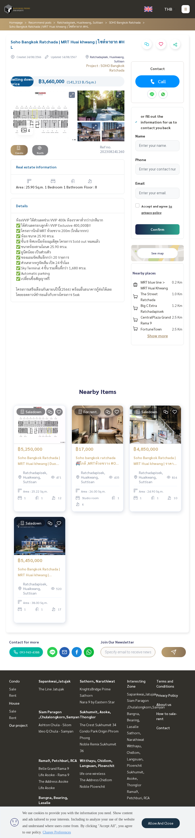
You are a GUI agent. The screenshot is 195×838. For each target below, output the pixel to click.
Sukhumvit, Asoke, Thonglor (135, 778)
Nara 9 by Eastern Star (97, 702)
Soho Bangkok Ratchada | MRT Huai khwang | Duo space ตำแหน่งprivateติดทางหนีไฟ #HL (39, 460)
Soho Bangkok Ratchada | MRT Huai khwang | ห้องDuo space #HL (39, 572)
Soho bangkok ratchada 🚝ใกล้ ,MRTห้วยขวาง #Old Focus (97, 460)
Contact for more (24, 642)
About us (163, 704)
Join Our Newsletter (117, 642)
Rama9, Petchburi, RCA (58, 760)
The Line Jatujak (51, 689)
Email (139, 183)
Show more (157, 335)
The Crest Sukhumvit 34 (98, 724)
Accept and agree (154, 206)
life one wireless (92, 773)
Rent (13, 695)
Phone (140, 159)
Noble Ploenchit (92, 786)
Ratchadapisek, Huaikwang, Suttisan (80, 22)
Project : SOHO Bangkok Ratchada (105, 67)
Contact (163, 727)
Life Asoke (47, 787)
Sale (12, 689)
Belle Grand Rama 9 (54, 768)
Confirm (157, 229)
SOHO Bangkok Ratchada (125, 22)
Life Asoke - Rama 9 (54, 774)
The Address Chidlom (96, 779)
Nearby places (144, 273)
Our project (18, 725)
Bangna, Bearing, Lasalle (133, 720)
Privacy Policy (167, 695)
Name (140, 136)
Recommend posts (39, 22)
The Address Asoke (53, 781)
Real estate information (36, 167)
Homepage (16, 22)
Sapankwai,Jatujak (55, 681)
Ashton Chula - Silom (55, 724)
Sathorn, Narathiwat (97, 681)
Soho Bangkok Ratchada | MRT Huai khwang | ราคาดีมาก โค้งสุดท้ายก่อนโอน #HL (155, 460)
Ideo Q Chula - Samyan (56, 731)
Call (162, 81)
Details (22, 205)
